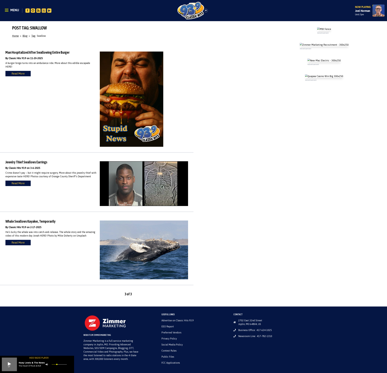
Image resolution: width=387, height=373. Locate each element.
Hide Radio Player (39, 358)
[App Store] (44, 10)
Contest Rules (169, 350)
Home (15, 35)
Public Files (167, 356)
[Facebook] (27, 10)
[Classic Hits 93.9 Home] (190, 10)
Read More (18, 73)
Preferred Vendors (171, 332)
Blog (25, 35)
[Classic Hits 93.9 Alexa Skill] (33, 10)
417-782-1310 (264, 336)
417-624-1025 (264, 330)
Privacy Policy (169, 338)
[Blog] (38, 10)
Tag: (33, 35)
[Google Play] (49, 10)
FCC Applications (170, 362)
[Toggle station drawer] (207, 10)
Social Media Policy (172, 344)
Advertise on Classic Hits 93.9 (177, 320)
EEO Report (167, 326)
